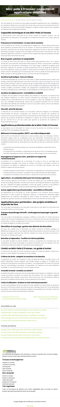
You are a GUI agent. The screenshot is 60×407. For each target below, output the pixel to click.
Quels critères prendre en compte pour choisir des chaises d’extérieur (45, 298)
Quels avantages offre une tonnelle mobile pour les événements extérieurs (24, 318)
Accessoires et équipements (9, 20)
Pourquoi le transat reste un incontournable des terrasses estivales (14, 298)
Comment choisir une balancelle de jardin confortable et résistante (21, 332)
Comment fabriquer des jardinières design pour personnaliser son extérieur (24, 310)
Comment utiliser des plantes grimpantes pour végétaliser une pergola (23, 315)
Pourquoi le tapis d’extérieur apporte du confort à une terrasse (20, 335)
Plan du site (30, 406)
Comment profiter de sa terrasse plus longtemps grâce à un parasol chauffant (25, 338)
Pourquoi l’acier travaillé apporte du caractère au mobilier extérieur (21, 330)
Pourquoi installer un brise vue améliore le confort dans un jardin (20, 313)
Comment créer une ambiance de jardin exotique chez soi (18, 320)
